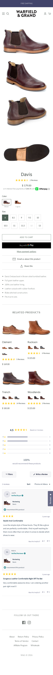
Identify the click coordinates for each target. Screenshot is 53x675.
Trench (6, 392)
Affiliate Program (20, 645)
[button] (26, 180)
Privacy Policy (38, 637)
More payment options (26, 251)
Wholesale (35, 645)
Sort (29, 484)
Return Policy (23, 637)
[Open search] (7, 13)
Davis (14, 504)
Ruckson (33, 342)
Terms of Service (21, 641)
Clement (7, 342)
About (12, 637)
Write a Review (43, 475)
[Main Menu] (3, 13)
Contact (35, 641)
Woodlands (34, 392)
